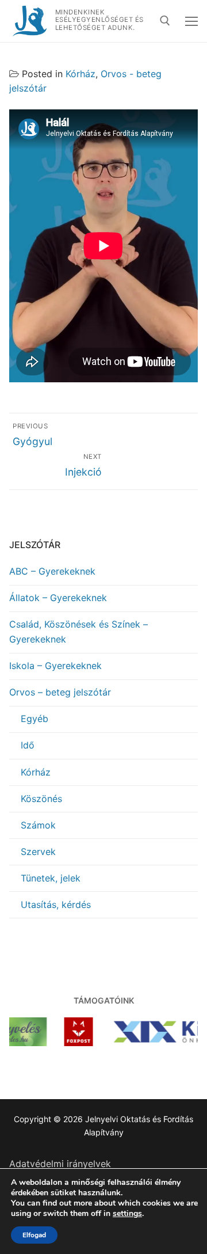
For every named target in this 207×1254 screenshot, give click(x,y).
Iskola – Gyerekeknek (55, 665)
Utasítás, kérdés (56, 904)
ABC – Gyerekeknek (52, 571)
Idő (27, 745)
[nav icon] (191, 21)
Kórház (80, 73)
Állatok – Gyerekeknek (58, 597)
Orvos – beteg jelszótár (60, 692)
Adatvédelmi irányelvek (60, 1163)
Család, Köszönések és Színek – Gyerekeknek (78, 631)
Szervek (38, 851)
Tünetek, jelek (50, 878)
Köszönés (41, 798)
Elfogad (34, 1235)
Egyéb (34, 718)
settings (127, 1214)
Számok (38, 825)
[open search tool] (165, 21)
